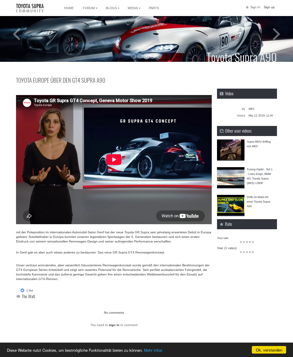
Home (69, 8)
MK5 (251, 109)
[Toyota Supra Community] (33, 8)
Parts (154, 8)
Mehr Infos (153, 350)
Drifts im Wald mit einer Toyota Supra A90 (258, 202)
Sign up (269, 7)
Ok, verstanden (269, 350)
